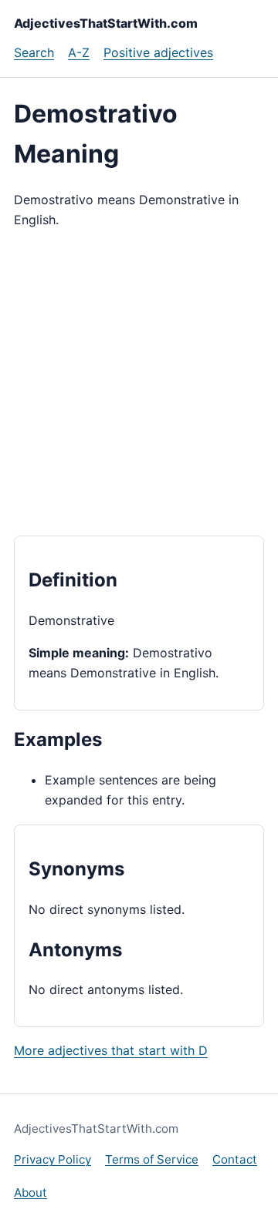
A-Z (79, 52)
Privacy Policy (52, 1159)
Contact (234, 1159)
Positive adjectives (158, 52)
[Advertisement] (139, 383)
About (30, 1192)
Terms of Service (151, 1159)
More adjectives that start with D (111, 1050)
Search (34, 52)
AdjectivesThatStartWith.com (106, 23)
